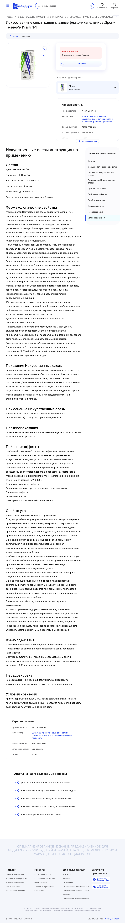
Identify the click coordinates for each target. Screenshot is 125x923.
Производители (40, 882)
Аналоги (82, 63)
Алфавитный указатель (44, 886)
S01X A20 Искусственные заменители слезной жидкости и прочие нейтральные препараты (97, 119)
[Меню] (8, 6)
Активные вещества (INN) (45, 878)
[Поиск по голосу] (91, 5)
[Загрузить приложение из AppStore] (101, 886)
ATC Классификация (42, 874)
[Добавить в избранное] (44, 48)
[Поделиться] (44, 55)
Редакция (67, 878)
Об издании (68, 882)
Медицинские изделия (15, 890)
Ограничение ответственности (76, 886)
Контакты (67, 874)
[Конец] (116, 16)
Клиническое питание (15, 882)
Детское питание (13, 886)
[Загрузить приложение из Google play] (101, 879)
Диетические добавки (15, 874)
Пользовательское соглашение (76, 899)
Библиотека (39, 890)
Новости (66, 895)
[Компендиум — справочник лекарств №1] (22, 6)
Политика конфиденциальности (76, 890)
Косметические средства (16, 878)
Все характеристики (89, 141)
